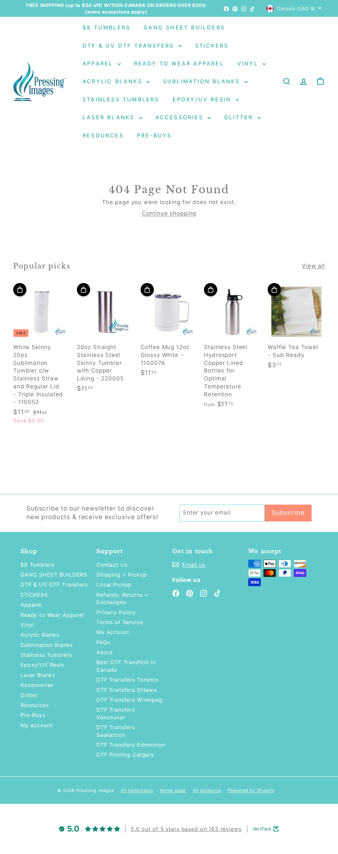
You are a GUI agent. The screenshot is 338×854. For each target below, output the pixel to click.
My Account (112, 632)
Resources (103, 135)
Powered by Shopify (251, 790)
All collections (137, 790)
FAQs (103, 642)
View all (313, 266)
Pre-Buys (154, 135)
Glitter (240, 117)
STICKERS (212, 45)
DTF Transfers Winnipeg (129, 699)
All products (207, 790)
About (104, 652)
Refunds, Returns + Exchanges (122, 598)
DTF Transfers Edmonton (130, 744)
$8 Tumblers (106, 27)
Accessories (180, 117)
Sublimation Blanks (203, 81)
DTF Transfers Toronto (127, 679)
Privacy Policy (116, 612)
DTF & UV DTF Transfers (130, 45)
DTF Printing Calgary (125, 754)
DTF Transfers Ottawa (126, 690)
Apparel (99, 63)
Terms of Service (119, 622)
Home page (173, 790)
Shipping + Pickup (121, 574)
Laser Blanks (110, 117)
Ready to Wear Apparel (179, 63)
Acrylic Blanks (114, 81)
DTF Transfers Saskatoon (115, 731)
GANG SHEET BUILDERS (184, 27)
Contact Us (112, 564)
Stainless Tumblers (121, 99)
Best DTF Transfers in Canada (126, 666)
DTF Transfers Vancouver (115, 713)
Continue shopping (169, 213)
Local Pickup (114, 584)
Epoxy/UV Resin (203, 99)
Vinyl (249, 63)
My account (36, 725)
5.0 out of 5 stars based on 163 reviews (186, 829)
